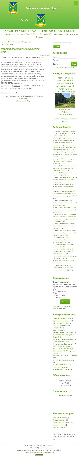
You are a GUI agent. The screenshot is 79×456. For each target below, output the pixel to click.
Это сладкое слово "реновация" (63, 360)
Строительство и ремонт (61, 422)
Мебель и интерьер (59, 418)
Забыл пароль (60, 68)
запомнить (57, 64)
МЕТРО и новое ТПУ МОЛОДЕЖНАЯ (65, 355)
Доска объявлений (14, 42)
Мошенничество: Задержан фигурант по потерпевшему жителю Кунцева (65, 180)
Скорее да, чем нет (60, 291)
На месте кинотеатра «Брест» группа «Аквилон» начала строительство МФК (63, 168)
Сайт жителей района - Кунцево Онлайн (39, 14)
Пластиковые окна (7, 44)
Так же (56, 293)
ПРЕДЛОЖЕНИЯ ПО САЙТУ (62, 349)
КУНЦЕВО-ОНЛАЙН (64, 73)
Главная (3, 42)
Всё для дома (26, 42)
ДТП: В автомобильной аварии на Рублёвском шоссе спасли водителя (63, 226)
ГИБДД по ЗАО (58, 330)
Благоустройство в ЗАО (61, 323)
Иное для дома (58, 427)
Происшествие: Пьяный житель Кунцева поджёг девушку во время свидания (63, 251)
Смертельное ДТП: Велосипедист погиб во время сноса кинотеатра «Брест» (63, 240)
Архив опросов (67, 306)
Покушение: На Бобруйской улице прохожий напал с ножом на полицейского (63, 267)
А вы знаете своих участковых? (63, 332)
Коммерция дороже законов (62, 318)
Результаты (56, 306)
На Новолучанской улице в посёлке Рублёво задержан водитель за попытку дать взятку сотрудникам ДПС (65, 193)
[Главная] (6, 1)
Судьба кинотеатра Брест (62, 321)
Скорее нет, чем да (60, 295)
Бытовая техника (59, 425)
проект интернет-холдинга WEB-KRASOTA (39, 452)
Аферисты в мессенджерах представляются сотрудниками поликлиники (62, 138)
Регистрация (21, 101)
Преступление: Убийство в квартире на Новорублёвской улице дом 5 (65, 203)
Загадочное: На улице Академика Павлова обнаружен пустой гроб (64, 210)
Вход (28, 101)
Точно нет (57, 297)
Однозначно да (59, 289)
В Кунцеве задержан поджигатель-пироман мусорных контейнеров (63, 161)
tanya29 (6, 86)
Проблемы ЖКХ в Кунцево (61, 369)
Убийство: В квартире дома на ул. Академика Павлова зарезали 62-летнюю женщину (65, 233)
